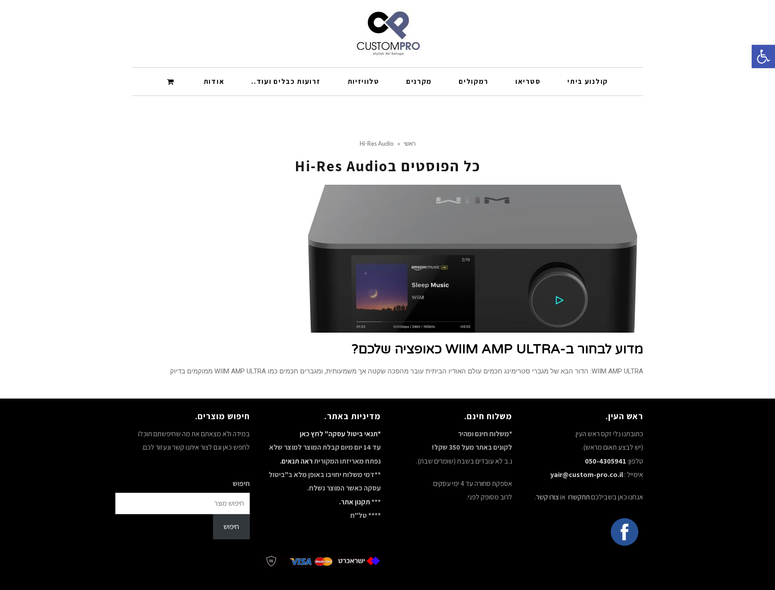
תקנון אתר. (354, 502)
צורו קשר (547, 497)
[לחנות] (172, 81)
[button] (763, 56)
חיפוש (241, 483)
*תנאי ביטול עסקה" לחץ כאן (340, 433)
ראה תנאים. (296, 461)
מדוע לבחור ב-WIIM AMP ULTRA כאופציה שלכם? (497, 349)
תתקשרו (578, 497)
